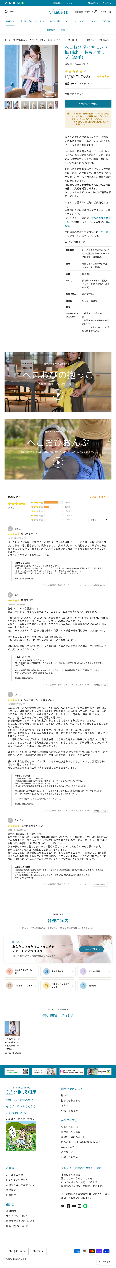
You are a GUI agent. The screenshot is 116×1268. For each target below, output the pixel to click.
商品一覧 (10, 21)
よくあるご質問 (14, 1174)
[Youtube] (14, 3)
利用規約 (11, 1211)
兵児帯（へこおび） (72, 1131)
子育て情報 (55, 21)
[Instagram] (18, 3)
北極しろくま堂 (20, 1259)
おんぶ (64, 1105)
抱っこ (64, 1095)
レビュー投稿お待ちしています (58, 3)
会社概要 (11, 1189)
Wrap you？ (67, 1147)
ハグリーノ (67, 1152)
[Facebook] (10, 3)
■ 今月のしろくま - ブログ (20, 1119)
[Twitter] (6, 3)
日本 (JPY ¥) (93, 3)
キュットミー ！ (70, 1126)
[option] (31, 71)
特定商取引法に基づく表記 (20, 1221)
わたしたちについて (75, 21)
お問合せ (51, 29)
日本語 (106, 3)
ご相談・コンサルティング (20, 1184)
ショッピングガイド (100, 21)
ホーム (7, 40)
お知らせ (65, 29)
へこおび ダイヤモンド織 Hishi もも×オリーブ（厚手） (52, 40)
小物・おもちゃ (69, 1110)
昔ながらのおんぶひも (73, 1137)
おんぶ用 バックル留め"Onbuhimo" (80, 1142)
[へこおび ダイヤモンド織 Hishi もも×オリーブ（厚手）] (12, 1028)
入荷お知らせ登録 (88, 104)
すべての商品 (19, 40)
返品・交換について (17, 1226)
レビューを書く (97, 497)
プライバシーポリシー (18, 1216)
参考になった (100, 585)
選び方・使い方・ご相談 (32, 21)
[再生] (58, 395)
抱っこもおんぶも (70, 1100)
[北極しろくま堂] (58, 11)
